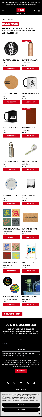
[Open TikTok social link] (34, 383)
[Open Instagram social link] (21, 383)
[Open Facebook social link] (8, 383)
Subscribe (21, 371)
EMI (4, 62)
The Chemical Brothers (10, 299)
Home (3, 19)
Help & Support (21, 389)
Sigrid (4, 164)
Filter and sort (13, 314)
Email (21, 339)
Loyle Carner (26, 164)
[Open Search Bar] (35, 11)
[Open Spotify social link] (27, 383)
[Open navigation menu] (3, 11)
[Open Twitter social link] (14, 383)
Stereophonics (26, 198)
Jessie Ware (26, 62)
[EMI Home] (21, 10)
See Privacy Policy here (22, 366)
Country (21, 349)
